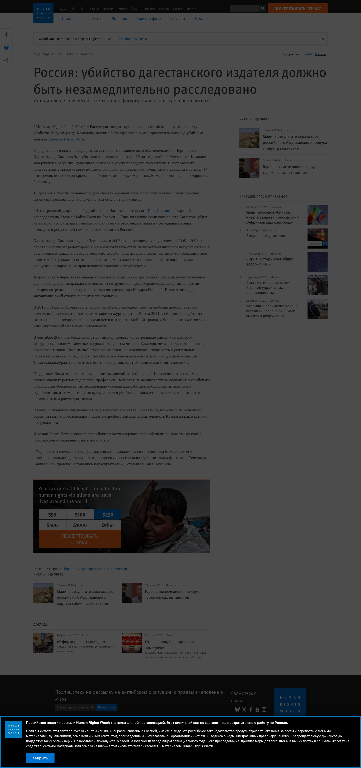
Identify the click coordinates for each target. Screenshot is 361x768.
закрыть (40, 758)
